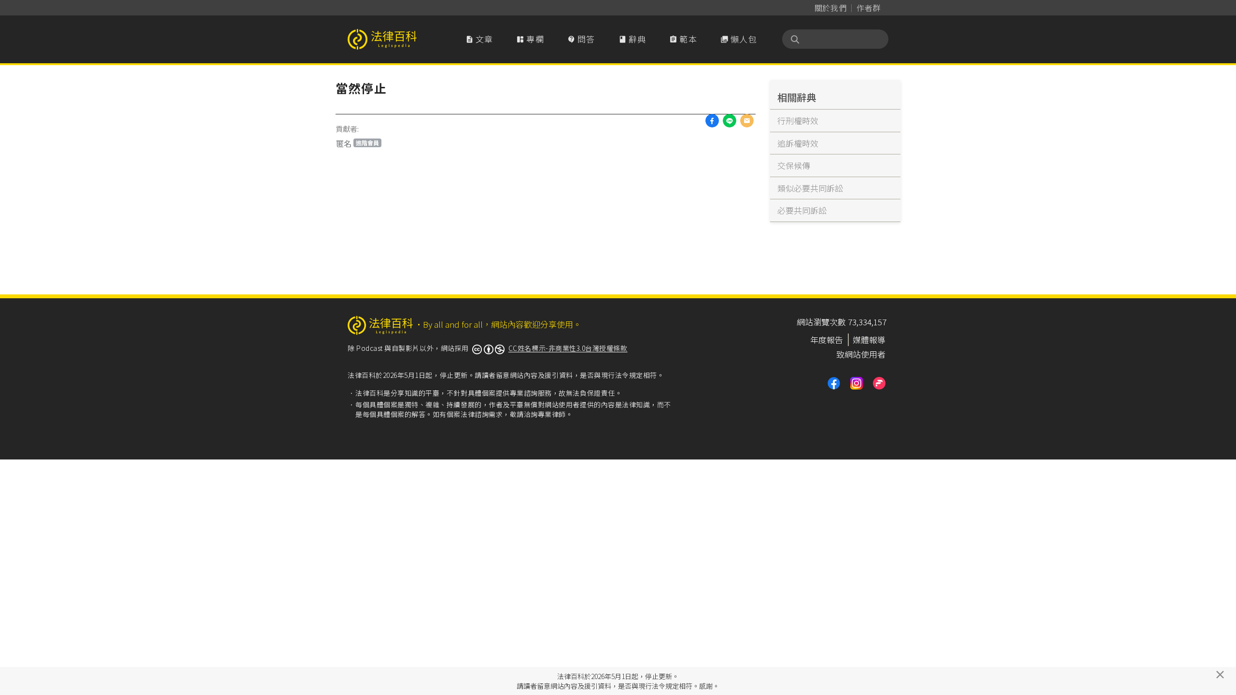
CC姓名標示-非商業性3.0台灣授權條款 (568, 348)
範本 (683, 39)
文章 (479, 39)
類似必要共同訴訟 (810, 188)
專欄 (530, 39)
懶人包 (738, 39)
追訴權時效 (797, 143)
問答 (581, 39)
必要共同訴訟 (802, 210)
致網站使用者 (860, 354)
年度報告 (826, 340)
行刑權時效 (797, 120)
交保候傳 (793, 165)
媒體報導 (869, 340)
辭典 (632, 39)
